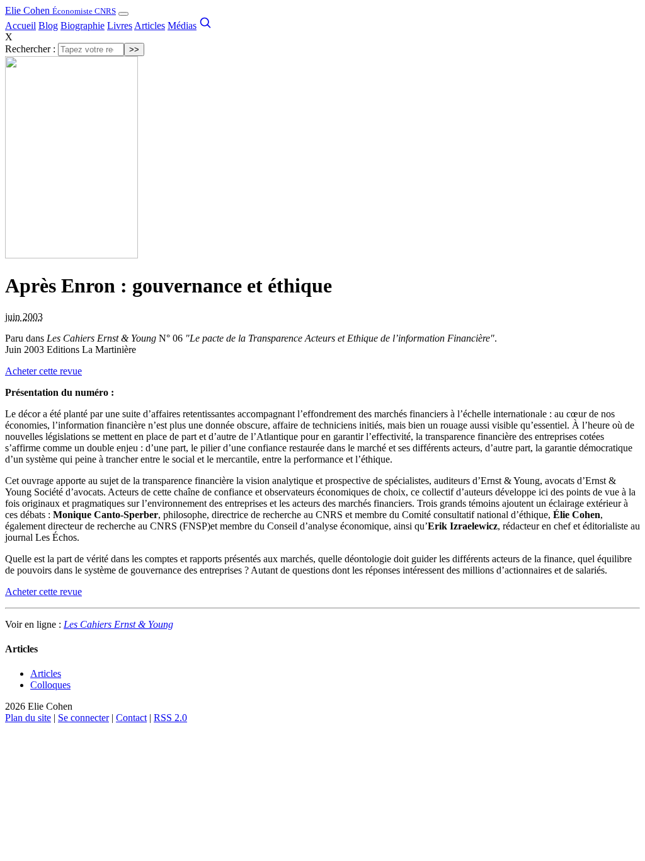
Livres (119, 25)
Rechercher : (30, 48)
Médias (182, 25)
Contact (131, 717)
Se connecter (83, 717)
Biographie (82, 25)
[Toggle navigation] (123, 14)
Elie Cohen (60, 10)
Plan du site (28, 717)
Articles (149, 25)
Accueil (20, 25)
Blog (48, 25)
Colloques (50, 684)
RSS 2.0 (170, 717)
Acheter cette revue (43, 371)
